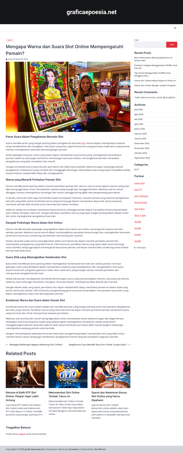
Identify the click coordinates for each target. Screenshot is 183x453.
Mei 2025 (138, 119)
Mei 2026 (138, 109)
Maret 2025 (139, 129)
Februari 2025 (140, 133)
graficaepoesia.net (92, 12)
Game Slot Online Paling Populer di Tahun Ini (155, 80)
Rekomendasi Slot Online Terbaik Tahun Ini (64, 394)
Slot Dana (139, 209)
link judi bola (140, 202)
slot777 (138, 189)
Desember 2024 (141, 143)
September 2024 (142, 158)
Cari (136, 40)
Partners (141, 247)
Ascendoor (73, 449)
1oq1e (10, 59)
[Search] (175, 28)
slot (83, 143)
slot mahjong (141, 196)
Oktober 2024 (140, 153)
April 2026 (138, 114)
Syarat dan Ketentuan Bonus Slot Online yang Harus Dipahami (109, 396)
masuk (21, 434)
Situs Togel (140, 215)
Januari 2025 (140, 138)
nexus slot (139, 183)
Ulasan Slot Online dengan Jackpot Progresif (155, 85)
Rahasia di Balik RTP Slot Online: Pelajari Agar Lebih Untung (22, 396)
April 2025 (138, 124)
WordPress (100, 449)
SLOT (10, 40)
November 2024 (141, 148)
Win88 (137, 221)
